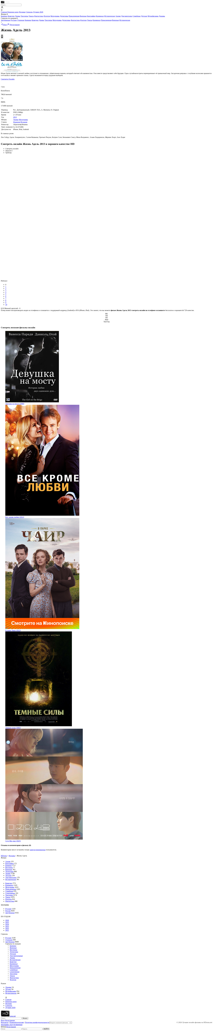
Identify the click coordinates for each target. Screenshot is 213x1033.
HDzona (4, 856)
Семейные (137, 16)
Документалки (126, 16)
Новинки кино (13, 12)
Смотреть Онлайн (8, 79)
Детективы (64, 16)
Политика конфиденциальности (37, 1022)
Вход (5, 25)
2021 (7, 930)
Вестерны (9, 867)
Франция (16, 122)
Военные (83, 16)
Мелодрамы (54, 16)
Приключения (74, 16)
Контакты (4, 1022)
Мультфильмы (153, 16)
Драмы (17, 16)
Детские (144, 16)
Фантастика (38, 16)
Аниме (118, 16)
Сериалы (29, 12)
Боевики (4, 16)
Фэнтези (47, 16)
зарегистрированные (38, 850)
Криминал (100, 16)
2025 (7, 922)
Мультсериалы (10, 993)
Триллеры (24, 16)
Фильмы (22, 12)
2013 (15, 117)
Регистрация (15, 25)
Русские (14, 20)
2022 (7, 928)
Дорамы (162, 16)
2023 (7, 926)
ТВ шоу (8, 989)
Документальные (16, 956)
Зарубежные (5, 20)
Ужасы (31, 16)
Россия (8, 911)
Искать (25, 1018)
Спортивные (10, 893)
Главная (4, 12)
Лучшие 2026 (38, 12)
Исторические (109, 16)
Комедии (11, 16)
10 (6, 305)
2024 (7, 924)
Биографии (91, 16)
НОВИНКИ (17, 1025)
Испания (24, 122)
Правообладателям (17, 1022)
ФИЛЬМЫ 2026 (7, 1025)
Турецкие (20, 20)
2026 (7, 920)
